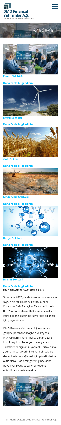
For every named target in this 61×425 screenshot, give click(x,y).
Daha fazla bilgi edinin (18, 83)
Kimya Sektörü (12, 238)
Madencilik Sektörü (16, 197)
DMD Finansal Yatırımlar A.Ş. (16, 13)
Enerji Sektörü (12, 117)
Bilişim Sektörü (13, 279)
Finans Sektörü (13, 76)
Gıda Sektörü (11, 159)
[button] (56, 6)
